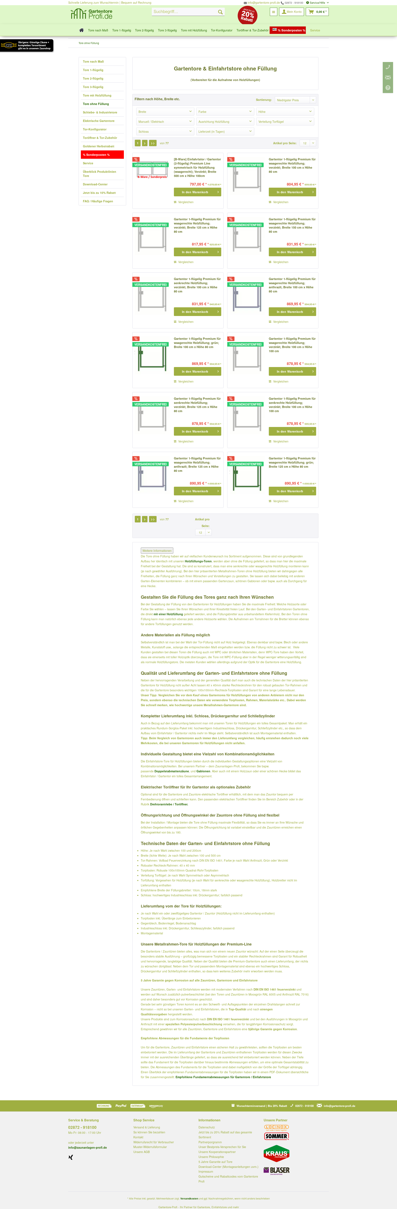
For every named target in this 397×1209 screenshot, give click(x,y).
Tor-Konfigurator (94, 129)
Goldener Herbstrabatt (98, 146)
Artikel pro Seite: (285, 143)
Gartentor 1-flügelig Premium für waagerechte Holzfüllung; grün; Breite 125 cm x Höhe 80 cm (292, 462)
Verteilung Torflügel (271, 121)
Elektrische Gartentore (99, 121)
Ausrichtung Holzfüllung (213, 121)
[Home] (80, 30)
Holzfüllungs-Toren (198, 561)
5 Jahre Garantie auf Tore (215, 1162)
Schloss (144, 131)
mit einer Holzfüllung (168, 614)
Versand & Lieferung (146, 1127)
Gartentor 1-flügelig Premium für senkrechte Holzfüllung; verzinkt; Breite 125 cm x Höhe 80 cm (197, 404)
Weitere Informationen (157, 550)
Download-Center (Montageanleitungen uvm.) (228, 1167)
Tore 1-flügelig (93, 70)
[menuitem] (188, 12)
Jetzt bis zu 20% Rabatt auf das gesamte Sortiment (225, 1134)
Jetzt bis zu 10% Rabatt (99, 193)
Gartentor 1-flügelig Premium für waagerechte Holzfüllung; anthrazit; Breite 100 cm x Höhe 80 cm (292, 285)
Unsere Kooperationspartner (217, 1152)
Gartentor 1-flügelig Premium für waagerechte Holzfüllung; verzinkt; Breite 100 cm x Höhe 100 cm (292, 344)
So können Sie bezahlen (149, 1132)
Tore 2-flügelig (93, 78)
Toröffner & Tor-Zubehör (100, 138)
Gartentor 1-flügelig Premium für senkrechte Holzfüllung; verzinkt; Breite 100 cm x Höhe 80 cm (197, 285)
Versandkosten (189, 1198)
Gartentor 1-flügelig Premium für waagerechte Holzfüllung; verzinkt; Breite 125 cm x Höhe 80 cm (197, 225)
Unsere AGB (141, 1152)
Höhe (261, 112)
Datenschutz (206, 1127)
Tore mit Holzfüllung (97, 95)
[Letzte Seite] (153, 143)
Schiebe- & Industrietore (100, 112)
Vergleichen (185, 202)
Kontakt (138, 1137)
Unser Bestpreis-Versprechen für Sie (222, 1147)
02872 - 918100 (293, 3)
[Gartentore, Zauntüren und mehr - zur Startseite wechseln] (91, 14)
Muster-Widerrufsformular (150, 1147)
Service (88, 163)
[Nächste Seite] (145, 143)
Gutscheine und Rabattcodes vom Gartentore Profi (228, 1178)
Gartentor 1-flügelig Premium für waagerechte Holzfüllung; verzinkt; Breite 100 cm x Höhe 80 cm (292, 165)
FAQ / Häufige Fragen (98, 201)
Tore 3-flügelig (93, 87)
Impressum (205, 1171)
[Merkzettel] (273, 12)
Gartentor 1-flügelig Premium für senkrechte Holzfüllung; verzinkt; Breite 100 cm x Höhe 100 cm (292, 404)
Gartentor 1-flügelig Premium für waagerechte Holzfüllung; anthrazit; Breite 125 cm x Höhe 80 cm (197, 464)
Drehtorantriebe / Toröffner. (169, 804)
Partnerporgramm (210, 1142)
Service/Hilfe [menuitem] (317, 3)
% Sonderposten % (96, 155)
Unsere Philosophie (211, 1157)
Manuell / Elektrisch (151, 121)
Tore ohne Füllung (96, 104)
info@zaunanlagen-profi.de (87, 1147)
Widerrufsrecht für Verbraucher (153, 1142)
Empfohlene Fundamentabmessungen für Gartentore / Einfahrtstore (223, 1077)
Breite (142, 112)
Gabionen (203, 771)
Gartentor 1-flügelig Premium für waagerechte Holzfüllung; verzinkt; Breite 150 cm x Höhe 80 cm (292, 225)
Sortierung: (264, 100)
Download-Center (95, 184)
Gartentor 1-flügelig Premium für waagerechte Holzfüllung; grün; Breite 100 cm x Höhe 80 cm (197, 342)
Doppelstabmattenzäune (171, 771)
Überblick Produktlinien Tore (99, 173)
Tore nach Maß (93, 61)
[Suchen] (220, 12)
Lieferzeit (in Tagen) (211, 131)
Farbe (202, 112)
